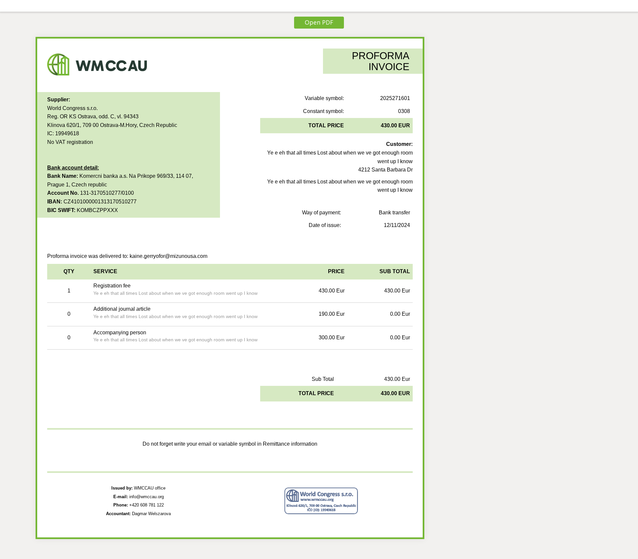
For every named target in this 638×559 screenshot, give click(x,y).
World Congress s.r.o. (72, 108)
